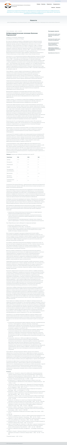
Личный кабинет (58, 1)
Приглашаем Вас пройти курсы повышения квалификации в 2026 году (54, 35)
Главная (38, 4)
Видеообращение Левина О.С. (54, 52)
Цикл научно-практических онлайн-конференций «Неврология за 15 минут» (53, 44)
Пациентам (49, 4)
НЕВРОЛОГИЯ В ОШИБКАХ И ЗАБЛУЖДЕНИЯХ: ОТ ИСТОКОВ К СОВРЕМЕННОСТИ (54, 49)
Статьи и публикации (10, 31)
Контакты (58, 7)
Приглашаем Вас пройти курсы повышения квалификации (54, 40)
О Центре (43, 4)
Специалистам (56, 4)
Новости (53, 7)
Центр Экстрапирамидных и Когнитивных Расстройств (20, 6)
